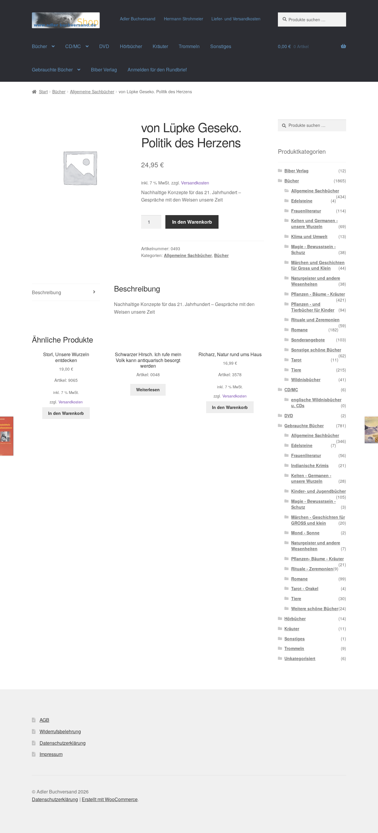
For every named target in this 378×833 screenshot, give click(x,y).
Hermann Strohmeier (183, 19)
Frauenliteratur (306, 211)
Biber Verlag (104, 69)
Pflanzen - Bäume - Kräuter (318, 294)
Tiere (296, 370)
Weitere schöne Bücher (314, 608)
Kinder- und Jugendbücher (318, 491)
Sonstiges (220, 46)
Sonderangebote (308, 340)
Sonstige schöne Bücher (316, 350)
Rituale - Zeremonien (312, 569)
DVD (104, 46)
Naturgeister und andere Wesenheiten (315, 281)
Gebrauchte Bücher (52, 69)
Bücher (39, 46)
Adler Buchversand (137, 19)
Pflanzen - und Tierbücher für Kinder (312, 307)
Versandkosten (195, 182)
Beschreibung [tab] (46, 292)
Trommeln (189, 46)
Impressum (51, 754)
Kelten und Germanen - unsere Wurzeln (314, 223)
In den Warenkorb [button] (66, 413)
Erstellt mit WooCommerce (110, 799)
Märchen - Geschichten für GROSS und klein (318, 520)
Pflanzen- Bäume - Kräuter (317, 559)
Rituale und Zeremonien (315, 320)
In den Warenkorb (192, 221)
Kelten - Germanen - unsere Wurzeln (311, 478)
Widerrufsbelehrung (60, 731)
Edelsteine (301, 201)
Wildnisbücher (305, 379)
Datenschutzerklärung (63, 742)
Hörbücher (131, 46)
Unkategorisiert (299, 658)
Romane (299, 330)
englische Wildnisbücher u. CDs (316, 402)
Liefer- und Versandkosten (235, 19)
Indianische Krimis (310, 465)
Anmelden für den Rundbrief (157, 69)
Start (43, 91)
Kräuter (160, 46)
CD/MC (73, 46)
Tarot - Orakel (304, 588)
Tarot (296, 360)
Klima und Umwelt (309, 236)
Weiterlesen (148, 389)
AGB (44, 719)
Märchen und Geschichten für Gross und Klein (318, 265)
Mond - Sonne (305, 533)
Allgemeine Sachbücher (92, 91)
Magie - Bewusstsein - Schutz (313, 249)
